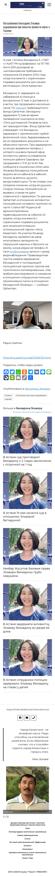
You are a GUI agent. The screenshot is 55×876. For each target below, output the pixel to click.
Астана (8, 395)
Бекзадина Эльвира (37, 388)
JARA (27, 828)
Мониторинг (27, 849)
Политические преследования (31, 395)
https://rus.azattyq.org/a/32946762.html (27, 357)
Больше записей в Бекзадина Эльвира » (32, 412)
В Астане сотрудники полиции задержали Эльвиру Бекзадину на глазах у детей (25, 683)
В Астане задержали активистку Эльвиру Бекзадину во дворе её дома (26, 627)
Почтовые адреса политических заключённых (27, 832)
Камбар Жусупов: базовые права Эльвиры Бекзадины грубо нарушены (26, 572)
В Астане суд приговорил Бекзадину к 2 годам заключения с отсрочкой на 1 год (27, 461)
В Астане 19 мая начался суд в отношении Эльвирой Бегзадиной (24, 516)
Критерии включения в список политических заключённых (27, 854)
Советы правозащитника (27, 835)
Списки (27, 839)
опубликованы (19, 251)
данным (21, 107)
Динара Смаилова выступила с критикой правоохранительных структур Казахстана (27, 824)
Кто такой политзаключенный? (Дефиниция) (27, 842)
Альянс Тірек (27, 858)
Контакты (27, 846)
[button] (48, 768)
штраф (8, 399)
